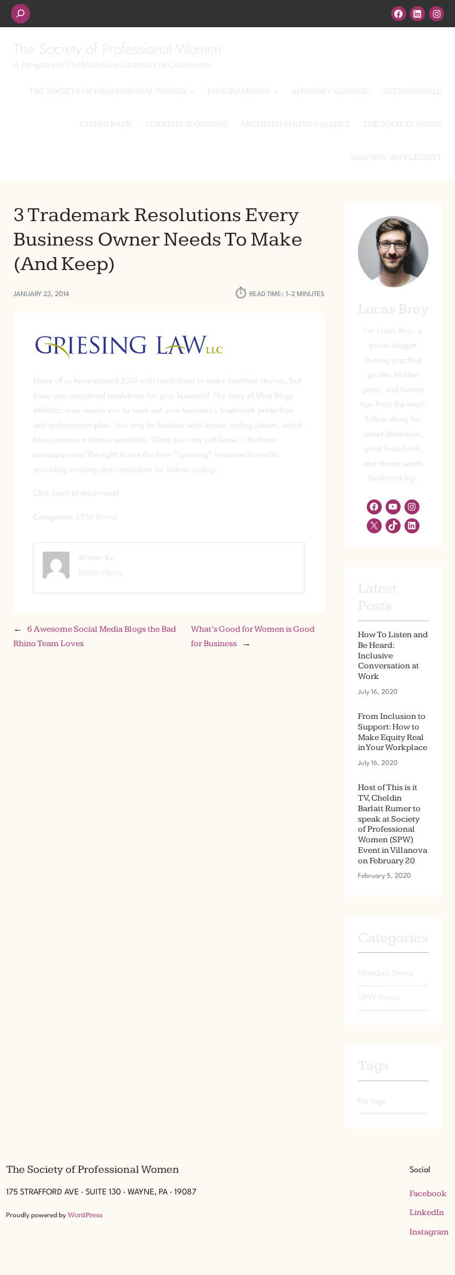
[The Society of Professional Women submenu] (191, 91)
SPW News (96, 517)
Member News (385, 973)
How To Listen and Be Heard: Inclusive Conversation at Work (393, 656)
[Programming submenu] (275, 91)
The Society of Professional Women (117, 48)
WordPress (85, 1215)
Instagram (429, 1232)
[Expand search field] (20, 13)
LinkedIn (427, 1212)
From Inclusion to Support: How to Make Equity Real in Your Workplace (392, 732)
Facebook (428, 1193)
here (60, 493)
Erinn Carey (100, 572)
